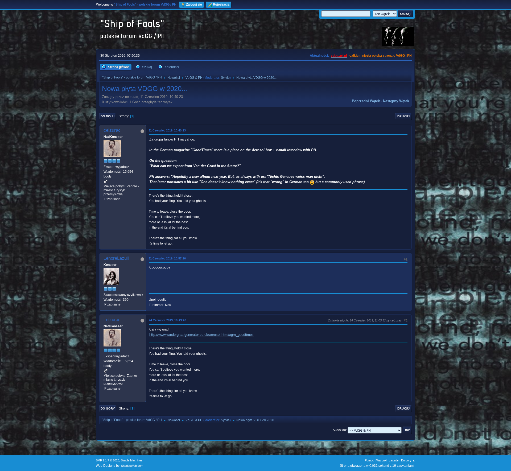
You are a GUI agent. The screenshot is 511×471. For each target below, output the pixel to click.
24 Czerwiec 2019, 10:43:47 (167, 320)
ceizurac (112, 130)
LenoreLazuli (116, 258)
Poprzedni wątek (366, 101)
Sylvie (225, 78)
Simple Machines (132, 460)
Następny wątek (396, 101)
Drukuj (403, 116)
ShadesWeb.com (132, 465)
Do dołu (107, 116)
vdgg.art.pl (339, 55)
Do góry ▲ (408, 460)
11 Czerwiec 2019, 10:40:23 (167, 130)
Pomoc (369, 460)
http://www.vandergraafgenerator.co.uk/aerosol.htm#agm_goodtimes (201, 335)
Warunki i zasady (387, 460)
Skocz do (339, 430)
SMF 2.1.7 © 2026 (107, 460)
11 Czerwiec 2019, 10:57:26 (167, 258)
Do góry (108, 408)
